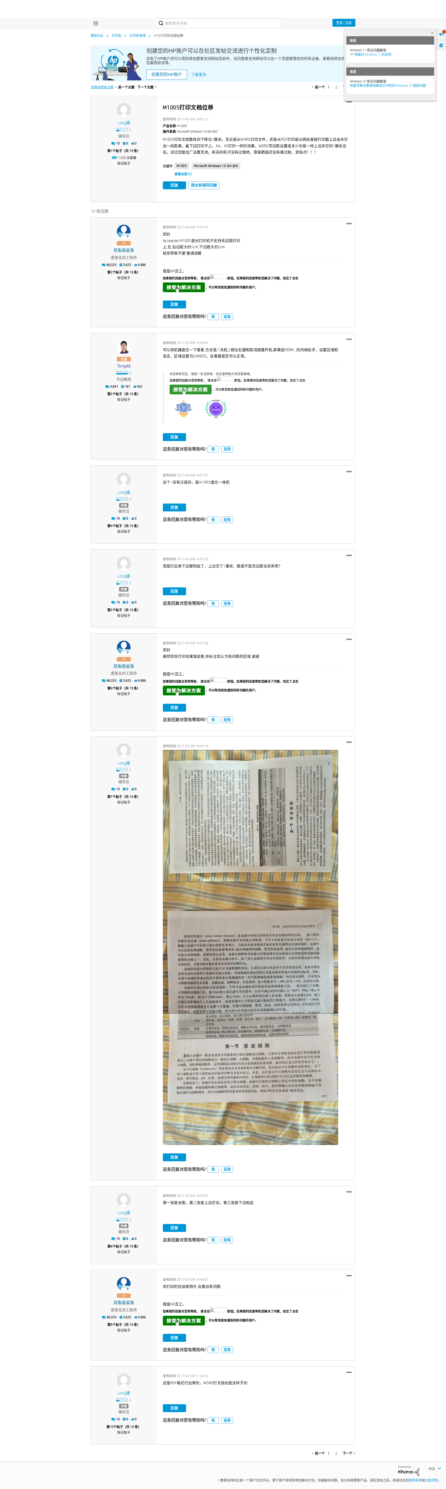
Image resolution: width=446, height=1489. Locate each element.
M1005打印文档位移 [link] (168, 35)
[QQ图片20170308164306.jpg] (250, 816)
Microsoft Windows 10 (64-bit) (216, 166)
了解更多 (198, 75)
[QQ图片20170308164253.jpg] (250, 1079)
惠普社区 (97, 35)
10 (111, 1427)
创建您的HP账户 (166, 74)
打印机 (116, 35)
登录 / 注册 (344, 23)
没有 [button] (227, 316)
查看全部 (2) (183, 174)
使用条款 (415, 1480)
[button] (349, 102)
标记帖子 (123, 163)
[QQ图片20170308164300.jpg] (250, 947)
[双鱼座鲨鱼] (124, 232)
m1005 (182, 166)
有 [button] (213, 316)
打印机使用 (138, 35)
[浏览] (94, 23)
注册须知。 (433, 1480)
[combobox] (218, 23)
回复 (174, 185)
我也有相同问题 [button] (204, 185)
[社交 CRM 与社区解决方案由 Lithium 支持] (408, 1470)
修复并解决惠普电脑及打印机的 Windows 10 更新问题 (388, 85)
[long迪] (124, 110)
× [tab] (432, 33)
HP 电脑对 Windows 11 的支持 (370, 54)
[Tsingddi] (124, 347)
